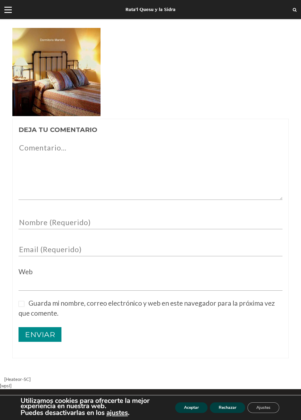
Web (26, 271)
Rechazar (227, 407)
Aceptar (191, 407)
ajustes (117, 413)
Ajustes (263, 407)
